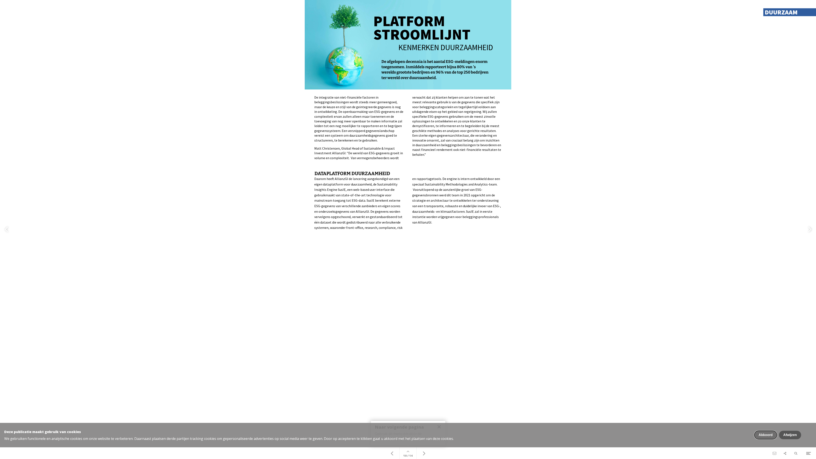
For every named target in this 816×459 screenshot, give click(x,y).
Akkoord (766, 435)
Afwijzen (790, 435)
